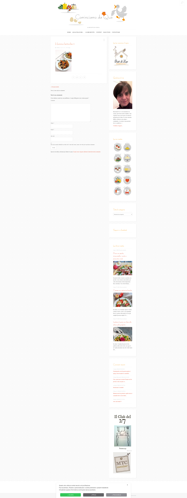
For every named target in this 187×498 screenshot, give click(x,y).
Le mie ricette (90, 32)
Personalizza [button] (117, 495)
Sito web (52, 136)
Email (52, 129)
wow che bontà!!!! (117, 401)
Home (69, 32)
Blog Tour (106, 32)
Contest (99, 32)
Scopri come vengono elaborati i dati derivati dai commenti (86, 151)
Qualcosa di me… (78, 32)
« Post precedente (55, 86)
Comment (53, 100)
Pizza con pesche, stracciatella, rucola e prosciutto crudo (119, 256)
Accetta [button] (71, 495)
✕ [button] (127, 485)
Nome (52, 123)
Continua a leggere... (118, 125)
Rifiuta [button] (94, 495)
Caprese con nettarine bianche (122, 290)
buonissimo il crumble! (118, 387)
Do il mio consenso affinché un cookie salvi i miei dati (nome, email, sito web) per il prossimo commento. (73, 144)
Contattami (116, 32)
